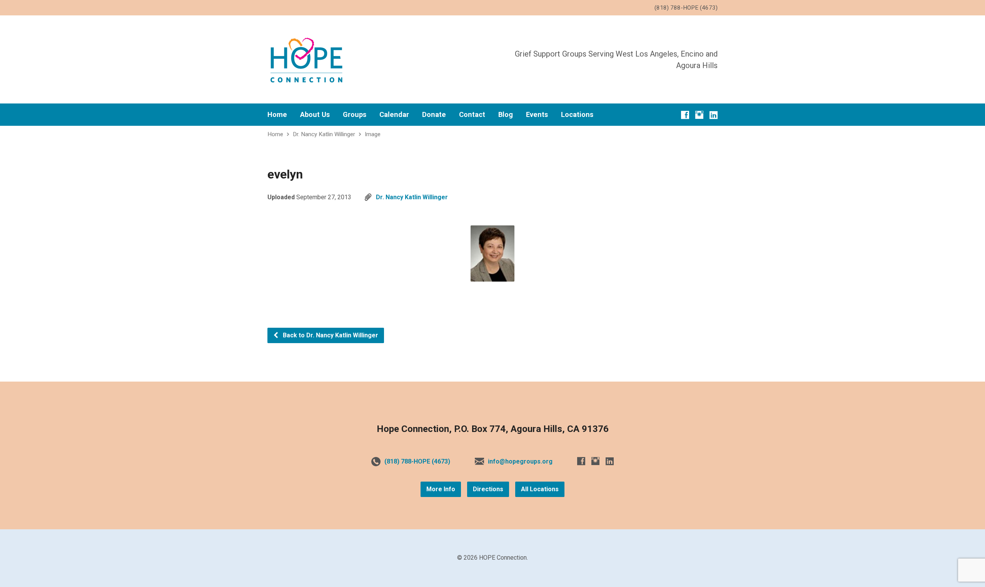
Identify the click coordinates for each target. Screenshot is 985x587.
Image (373, 134)
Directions (488, 489)
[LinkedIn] (714, 115)
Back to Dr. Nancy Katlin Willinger (329, 335)
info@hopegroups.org (520, 461)
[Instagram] (699, 115)
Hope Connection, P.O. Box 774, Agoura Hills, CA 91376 (493, 429)
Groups (354, 114)
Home (277, 114)
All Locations (540, 489)
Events (537, 114)
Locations (577, 114)
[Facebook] (685, 115)
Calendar (394, 114)
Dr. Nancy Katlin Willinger (324, 134)
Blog (505, 114)
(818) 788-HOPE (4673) (417, 461)
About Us (315, 114)
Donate (434, 114)
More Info (440, 489)
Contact (472, 114)
